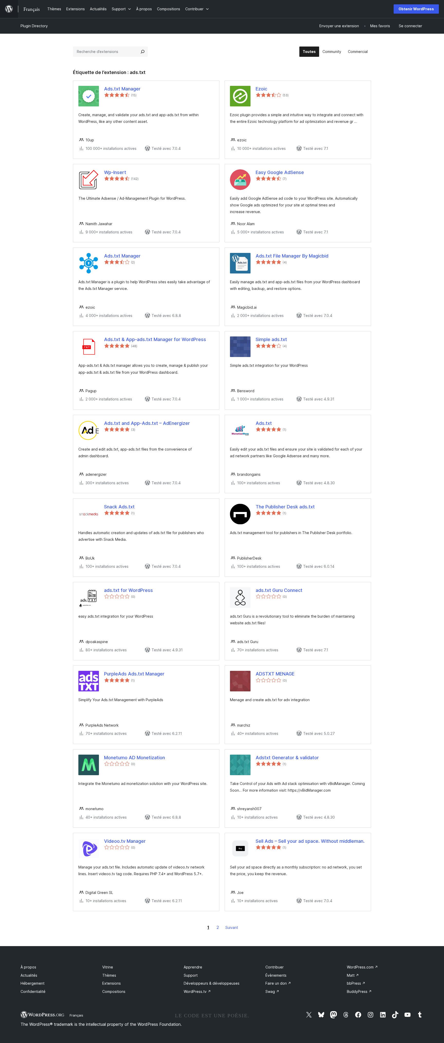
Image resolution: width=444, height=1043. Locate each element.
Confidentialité (33, 991)
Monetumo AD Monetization (134, 757)
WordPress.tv (197, 991)
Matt (353, 975)
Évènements (275, 975)
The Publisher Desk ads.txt (285, 506)
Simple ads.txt (271, 339)
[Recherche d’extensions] (142, 52)
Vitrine (107, 967)
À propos (28, 967)
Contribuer (274, 967)
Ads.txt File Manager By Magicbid (292, 256)
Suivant (231, 927)
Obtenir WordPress (416, 9)
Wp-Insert (115, 172)
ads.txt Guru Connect (279, 590)
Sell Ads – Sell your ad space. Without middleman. (310, 841)
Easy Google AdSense (280, 172)
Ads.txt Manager (122, 89)
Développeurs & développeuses (211, 983)
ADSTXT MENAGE (275, 673)
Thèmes (109, 975)
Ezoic (261, 89)
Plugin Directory (34, 26)
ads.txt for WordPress (128, 590)
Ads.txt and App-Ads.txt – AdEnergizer (147, 423)
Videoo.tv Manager (125, 841)
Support (191, 975)
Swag (272, 991)
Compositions (113, 991)
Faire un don (278, 983)
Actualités (29, 975)
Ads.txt (264, 423)
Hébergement (32, 983)
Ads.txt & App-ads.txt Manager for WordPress (155, 339)
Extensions (111, 983)
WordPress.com (362, 967)
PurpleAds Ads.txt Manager (134, 673)
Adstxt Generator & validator (287, 757)
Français (76, 1015)
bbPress (356, 983)
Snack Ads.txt (119, 506)
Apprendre (193, 967)
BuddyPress (359, 991)
